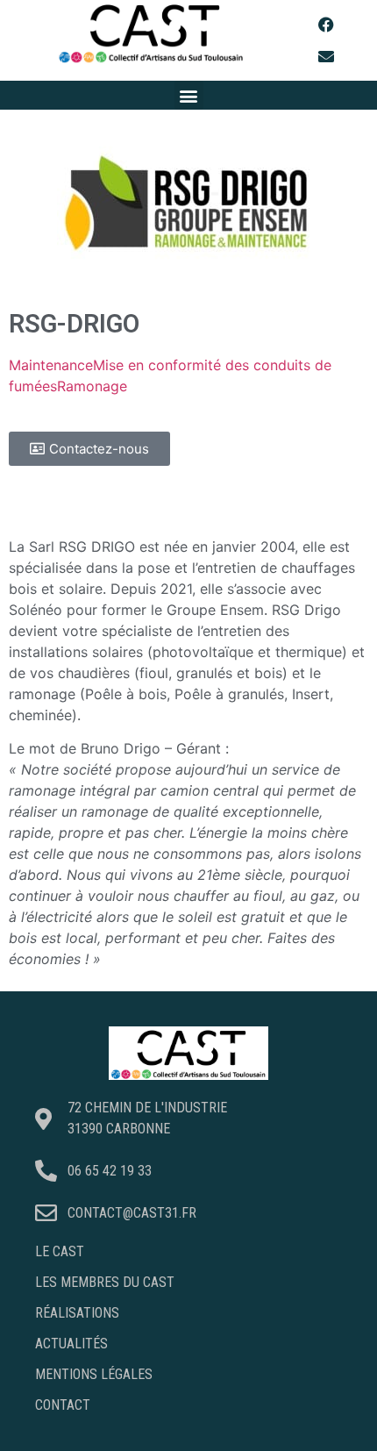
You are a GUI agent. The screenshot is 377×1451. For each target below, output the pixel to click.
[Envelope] (326, 56)
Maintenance (51, 365)
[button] (188, 95)
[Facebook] (326, 24)
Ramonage (92, 386)
